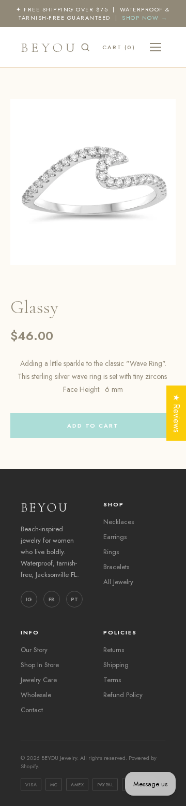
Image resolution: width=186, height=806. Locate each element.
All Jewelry (118, 582)
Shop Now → (144, 17)
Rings (111, 552)
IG (29, 599)
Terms (112, 680)
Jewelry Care (39, 680)
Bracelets (116, 567)
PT (74, 599)
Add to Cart (93, 425)
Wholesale (36, 695)
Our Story (34, 650)
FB (52, 599)
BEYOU (49, 47)
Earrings (115, 537)
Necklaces (118, 522)
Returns (113, 650)
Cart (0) (118, 47)
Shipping (116, 665)
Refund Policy (123, 695)
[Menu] (155, 47)
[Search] (85, 47)
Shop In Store (40, 665)
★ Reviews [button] (176, 412)
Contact (32, 710)
